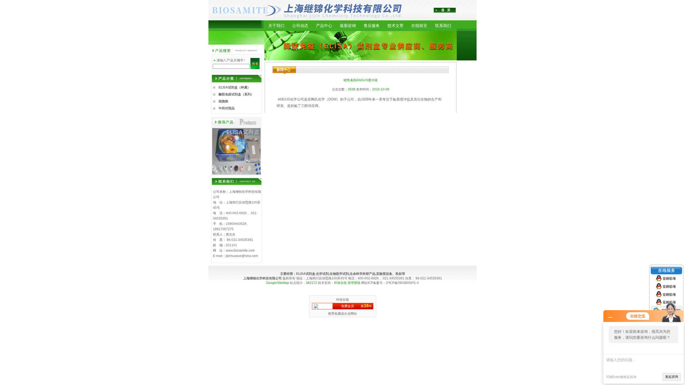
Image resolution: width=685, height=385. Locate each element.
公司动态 (300, 25)
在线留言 (419, 25)
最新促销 (348, 25)
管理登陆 (354, 283)
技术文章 (395, 25)
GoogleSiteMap (277, 283)
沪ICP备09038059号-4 (402, 283)
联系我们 (443, 25)
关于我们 (276, 25)
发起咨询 (671, 377)
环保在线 (340, 283)
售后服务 (372, 25)
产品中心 (324, 25)
